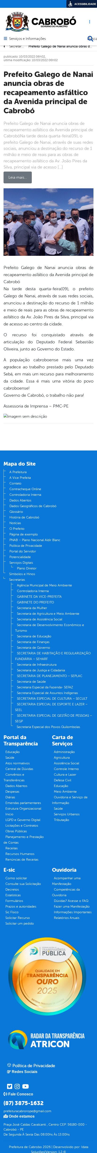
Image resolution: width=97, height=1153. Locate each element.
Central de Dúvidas (19, 769)
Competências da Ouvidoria (66, 892)
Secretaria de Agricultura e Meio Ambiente (48, 613)
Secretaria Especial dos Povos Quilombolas (48, 727)
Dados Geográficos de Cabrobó (33, 506)
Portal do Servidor (22, 551)
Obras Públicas (16, 831)
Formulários (14, 901)
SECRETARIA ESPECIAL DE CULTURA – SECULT (52, 698)
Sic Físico (12, 912)
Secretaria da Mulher (32, 608)
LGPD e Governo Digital (22, 820)
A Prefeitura (18, 472)
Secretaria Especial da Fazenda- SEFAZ (45, 687)
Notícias (15, 523)
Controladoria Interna (25, 495)
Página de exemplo (23, 534)
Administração (64, 752)
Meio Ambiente (65, 791)
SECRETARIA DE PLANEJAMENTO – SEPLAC (49, 676)
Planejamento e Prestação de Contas (24, 839)
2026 (46, 1147)
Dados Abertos (20, 500)
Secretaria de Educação (34, 636)
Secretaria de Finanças (33, 642)
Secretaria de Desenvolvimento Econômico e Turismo (49, 627)
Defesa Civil (62, 780)
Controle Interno (66, 769)
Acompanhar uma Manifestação (66, 881)
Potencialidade (20, 557)
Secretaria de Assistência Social (39, 619)
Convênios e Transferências (14, 777)
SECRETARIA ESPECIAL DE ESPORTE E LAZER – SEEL (51, 707)
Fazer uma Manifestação (72, 906)
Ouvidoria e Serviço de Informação (70, 800)
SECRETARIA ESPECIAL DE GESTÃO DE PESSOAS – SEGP (53, 718)
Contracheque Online (25, 489)
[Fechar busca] (90, 38)
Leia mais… (17, 177)
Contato (15, 483)
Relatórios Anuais (66, 918)
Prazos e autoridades (20, 906)
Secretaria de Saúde (31, 681)
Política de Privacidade (25, 545)
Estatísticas (13, 895)
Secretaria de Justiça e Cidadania (41, 670)
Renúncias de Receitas (21, 859)
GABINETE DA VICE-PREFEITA (39, 596)
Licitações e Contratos (21, 825)
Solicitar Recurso (17, 918)
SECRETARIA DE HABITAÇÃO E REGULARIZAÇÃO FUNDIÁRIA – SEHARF (53, 656)
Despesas (12, 791)
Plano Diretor (26, 568)
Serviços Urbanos (67, 814)
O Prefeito (16, 528)
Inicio (9, 814)
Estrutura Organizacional (23, 808)
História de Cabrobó (24, 517)
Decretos (12, 889)
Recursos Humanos (19, 854)
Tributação (61, 820)
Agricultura (62, 757)
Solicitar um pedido (19, 923)
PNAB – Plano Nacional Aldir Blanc (34, 540)
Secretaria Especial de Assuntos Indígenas (47, 693)
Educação (12, 752)
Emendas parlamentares (23, 803)
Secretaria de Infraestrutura (37, 664)
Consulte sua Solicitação (23, 884)
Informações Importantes (73, 912)
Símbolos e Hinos (22, 574)
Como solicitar (16, 878)
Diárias (10, 797)
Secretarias (17, 579)
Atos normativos (17, 763)
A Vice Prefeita (20, 478)
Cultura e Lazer (65, 774)
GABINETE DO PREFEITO (35, 602)
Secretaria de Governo (33, 647)
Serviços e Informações (27, 39)
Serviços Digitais (21, 562)
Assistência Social (66, 763)
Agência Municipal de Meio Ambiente (44, 585)
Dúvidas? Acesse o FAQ (71, 901)
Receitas (11, 848)
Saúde (9, 757)
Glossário (16, 511)
